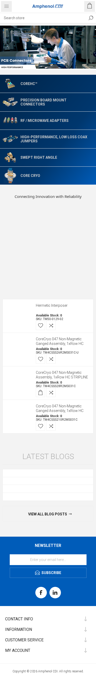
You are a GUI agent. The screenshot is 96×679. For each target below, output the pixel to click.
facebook (41, 592)
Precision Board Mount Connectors (43, 102)
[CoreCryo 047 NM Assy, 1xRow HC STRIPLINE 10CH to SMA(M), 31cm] (18, 416)
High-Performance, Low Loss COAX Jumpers (53, 139)
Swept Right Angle (38, 157)
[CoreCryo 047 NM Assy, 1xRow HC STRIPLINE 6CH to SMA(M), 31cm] (18, 349)
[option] (48, 47)
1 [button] (35, 63)
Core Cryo (30, 176)
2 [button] (44, 63)
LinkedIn (55, 592)
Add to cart (40, 392)
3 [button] (52, 63)
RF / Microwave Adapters (44, 121)
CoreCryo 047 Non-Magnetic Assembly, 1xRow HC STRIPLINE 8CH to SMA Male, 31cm (62, 377)
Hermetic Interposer (52, 305)
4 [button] (61, 63)
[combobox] (43, 18)
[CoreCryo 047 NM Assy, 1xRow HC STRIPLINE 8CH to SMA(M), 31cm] (18, 383)
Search (91, 18)
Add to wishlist (40, 325)
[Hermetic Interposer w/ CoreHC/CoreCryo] (18, 316)
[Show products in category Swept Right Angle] (10, 157)
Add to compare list (51, 325)
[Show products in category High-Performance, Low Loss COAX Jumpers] (10, 138)
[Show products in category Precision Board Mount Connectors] (10, 102)
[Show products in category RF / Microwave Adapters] (10, 120)
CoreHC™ (28, 84)
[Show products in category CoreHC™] (10, 83)
